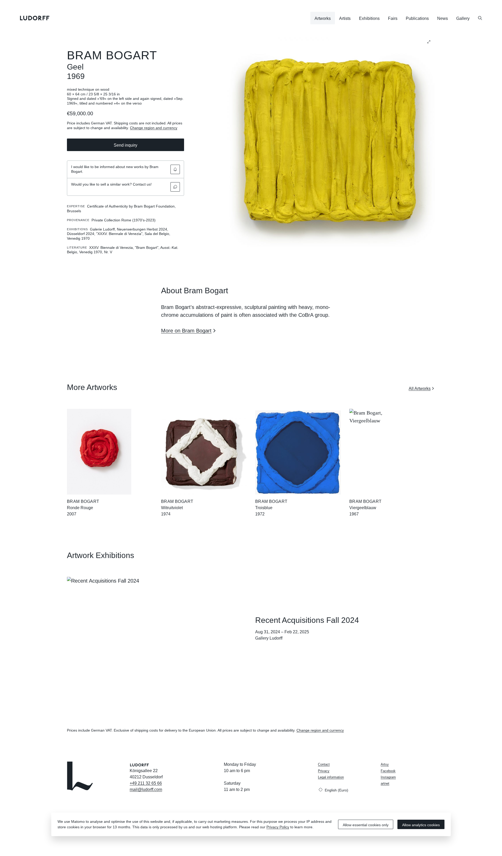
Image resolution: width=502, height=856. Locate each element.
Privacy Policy (277, 827)
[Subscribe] (175, 169)
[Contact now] (175, 187)
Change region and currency (153, 128)
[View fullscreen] (428, 42)
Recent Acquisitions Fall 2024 (307, 620)
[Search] (480, 18)
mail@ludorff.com (146, 789)
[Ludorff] (35, 18)
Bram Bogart (112, 55)
